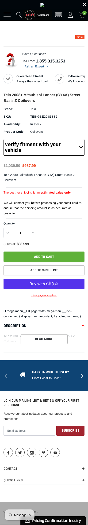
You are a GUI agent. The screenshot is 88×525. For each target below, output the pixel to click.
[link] (44, 4)
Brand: (8, 109)
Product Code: (14, 131)
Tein (33, 109)
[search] (19, 15)
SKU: (7, 116)
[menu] (7, 14)
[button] (58, 14)
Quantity (9, 223)
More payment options (44, 295)
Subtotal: (10, 244)
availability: (12, 124)
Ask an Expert (35, 66)
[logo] (37, 15)
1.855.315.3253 (50, 61)
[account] (70, 15)
